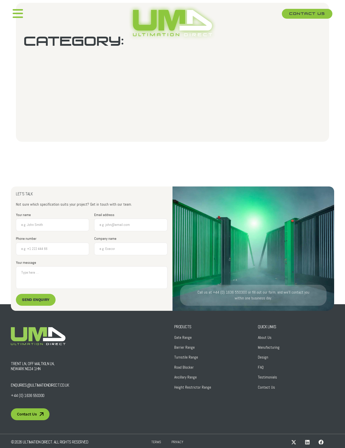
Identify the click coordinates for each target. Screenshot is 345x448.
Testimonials (267, 377)
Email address (104, 215)
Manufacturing (269, 347)
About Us (265, 337)
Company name (105, 239)
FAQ (261, 367)
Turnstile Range (186, 357)
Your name (23, 215)
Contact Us (266, 387)
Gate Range (183, 337)
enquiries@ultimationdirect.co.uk (40, 385)
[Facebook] (321, 442)
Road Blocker (184, 367)
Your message (26, 263)
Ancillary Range (185, 377)
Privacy (177, 442)
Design (263, 357)
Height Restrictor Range (192, 387)
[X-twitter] (293, 442)
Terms (156, 442)
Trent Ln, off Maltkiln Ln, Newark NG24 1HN (33, 366)
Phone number (26, 239)
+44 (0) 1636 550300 (27, 395)
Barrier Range (184, 347)
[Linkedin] (307, 442)
